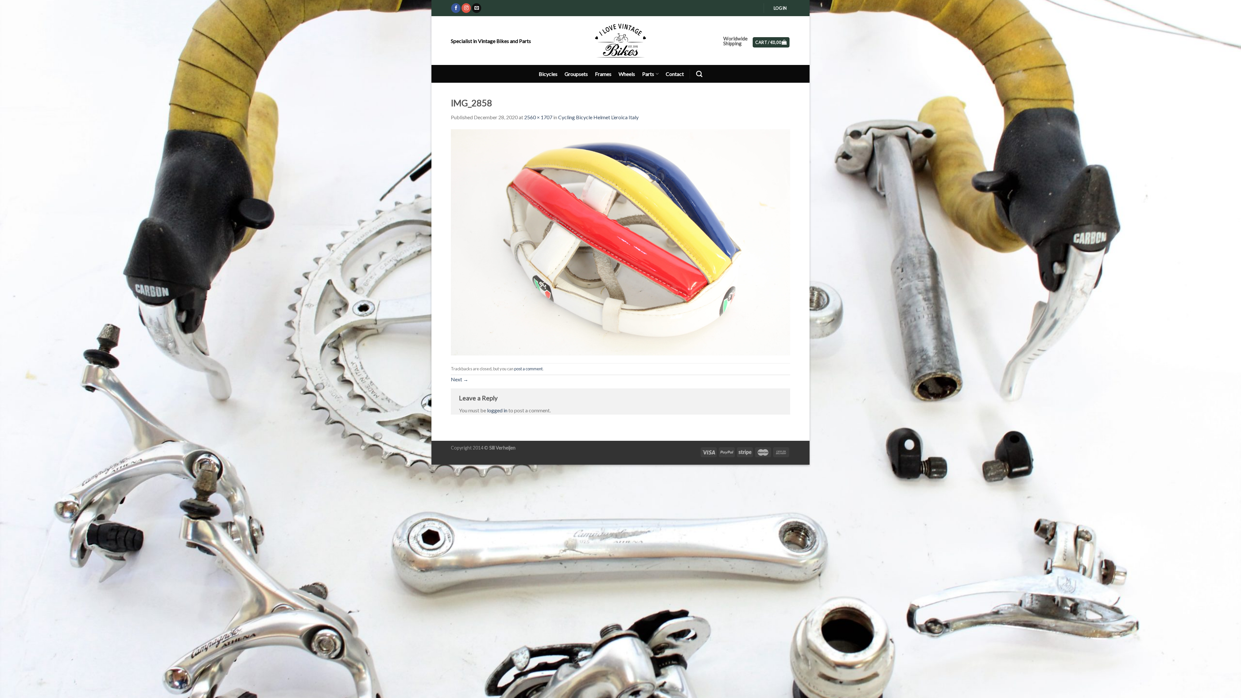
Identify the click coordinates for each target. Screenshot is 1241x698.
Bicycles (548, 74)
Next (459, 379)
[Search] (699, 74)
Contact (675, 74)
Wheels (627, 74)
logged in (497, 410)
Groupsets (576, 74)
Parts (648, 74)
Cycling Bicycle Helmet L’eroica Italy (598, 117)
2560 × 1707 (538, 117)
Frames (603, 74)
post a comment (528, 368)
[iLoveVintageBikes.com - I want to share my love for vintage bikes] (620, 40)
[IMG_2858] (620, 241)
